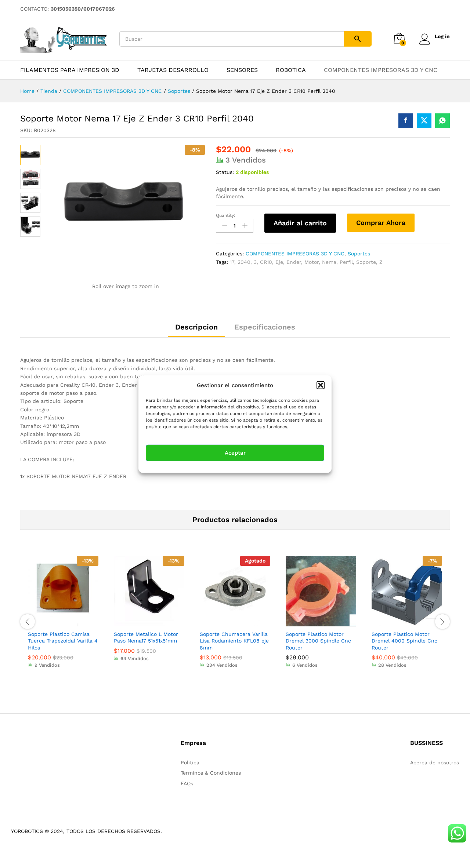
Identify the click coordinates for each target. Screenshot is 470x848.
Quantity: (225, 215)
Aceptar (235, 453)
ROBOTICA (291, 70)
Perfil (346, 262)
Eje (279, 262)
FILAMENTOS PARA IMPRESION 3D (69, 70)
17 (232, 262)
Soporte (366, 262)
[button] (320, 385)
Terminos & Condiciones (211, 773)
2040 (244, 262)
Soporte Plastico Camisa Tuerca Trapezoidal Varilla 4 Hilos (63, 640)
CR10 (266, 262)
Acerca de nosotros (434, 762)
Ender (293, 262)
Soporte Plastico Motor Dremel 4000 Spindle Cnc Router (404, 640)
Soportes (359, 253)
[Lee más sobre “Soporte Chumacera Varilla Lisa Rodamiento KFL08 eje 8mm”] (226, 622)
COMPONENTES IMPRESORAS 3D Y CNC (380, 70)
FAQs (187, 783)
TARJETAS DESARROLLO (173, 70)
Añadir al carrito (300, 223)
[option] (63, 617)
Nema (329, 262)
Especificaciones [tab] (264, 327)
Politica (190, 762)
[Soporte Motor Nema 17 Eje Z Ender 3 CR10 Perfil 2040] (405, 120)
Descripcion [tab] (196, 327)
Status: (225, 172)
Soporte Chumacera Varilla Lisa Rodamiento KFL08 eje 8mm (234, 640)
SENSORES (242, 70)
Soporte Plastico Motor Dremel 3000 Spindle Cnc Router (318, 640)
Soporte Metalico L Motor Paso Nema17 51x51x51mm (146, 637)
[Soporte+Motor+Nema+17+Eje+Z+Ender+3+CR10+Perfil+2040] (424, 120)
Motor (311, 262)
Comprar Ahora (380, 222)
